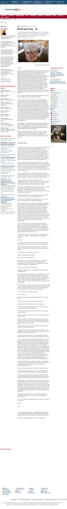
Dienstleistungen (55, 92)
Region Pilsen (15, 2)
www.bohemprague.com (55, 80)
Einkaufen (40, 15)
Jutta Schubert (4, 29)
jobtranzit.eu (9, 504)
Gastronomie (48, 15)
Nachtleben (54, 113)
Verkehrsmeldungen (5, 152)
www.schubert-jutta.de (5, 80)
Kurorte (53, 111)
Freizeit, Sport (55, 96)
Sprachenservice (55, 115)
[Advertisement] (42, 8)
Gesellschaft (54, 101)
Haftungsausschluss (37, 499)
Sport (5, 165)
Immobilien (54, 105)
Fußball (7, 165)
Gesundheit (54, 103)
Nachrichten (4, 15)
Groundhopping (4, 173)
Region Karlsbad (5, 2)
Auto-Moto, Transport (7, 140)
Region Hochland (38, 2)
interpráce (8, 503)
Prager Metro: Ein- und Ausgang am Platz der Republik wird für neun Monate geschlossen (8, 182)
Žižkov (13, 170)
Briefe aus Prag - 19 (5, 118)
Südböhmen (26, 2)
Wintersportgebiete (56, 121)
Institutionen (54, 107)
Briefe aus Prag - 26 (5, 90)
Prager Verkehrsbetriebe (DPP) (9, 213)
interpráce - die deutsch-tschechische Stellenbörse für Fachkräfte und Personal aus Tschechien (57, 74)
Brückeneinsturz (7, 149)
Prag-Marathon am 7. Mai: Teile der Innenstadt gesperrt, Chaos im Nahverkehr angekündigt (8, 200)
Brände (5, 163)
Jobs (2, 17)
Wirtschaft (54, 123)
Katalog (7, 17)
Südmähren (49, 2)
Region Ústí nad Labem (28, 1)
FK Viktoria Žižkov (8, 170)
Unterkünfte (33, 15)
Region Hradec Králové (51, 1)
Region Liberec (38, 1)
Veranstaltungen (20, 15)
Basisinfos (11, 15)
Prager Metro (7, 189)
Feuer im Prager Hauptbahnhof (8, 157)
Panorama (3, 156)
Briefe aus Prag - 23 (5, 102)
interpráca (26, 503)
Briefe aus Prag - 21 (5, 111)
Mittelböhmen (15, 1)
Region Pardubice (61, 1)
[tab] (58, 90)
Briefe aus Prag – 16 (5, 128)
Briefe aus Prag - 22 (5, 107)
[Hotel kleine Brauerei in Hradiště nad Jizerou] (58, 142)
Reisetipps (3, 172)
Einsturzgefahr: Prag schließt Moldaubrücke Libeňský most (8, 143)
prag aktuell (9, 138)
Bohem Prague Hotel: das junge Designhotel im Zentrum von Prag (58, 82)
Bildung (53, 90)
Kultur (54, 15)
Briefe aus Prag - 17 (5, 123)
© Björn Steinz (9, 81)
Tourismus (54, 117)
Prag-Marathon (7, 211)
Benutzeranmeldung (50, 499)
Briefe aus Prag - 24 (5, 99)
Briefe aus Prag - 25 (5, 95)
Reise (27, 15)
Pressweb (36, 504)
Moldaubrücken (4, 151)
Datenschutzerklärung (24, 499)
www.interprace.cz (54, 71)
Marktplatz (60, 15)
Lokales (9, 151)
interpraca (44, 503)
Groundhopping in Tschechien (8, 166)
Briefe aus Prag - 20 (5, 114)
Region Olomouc (61, 2)
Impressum (14, 499)
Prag (3, 1)
